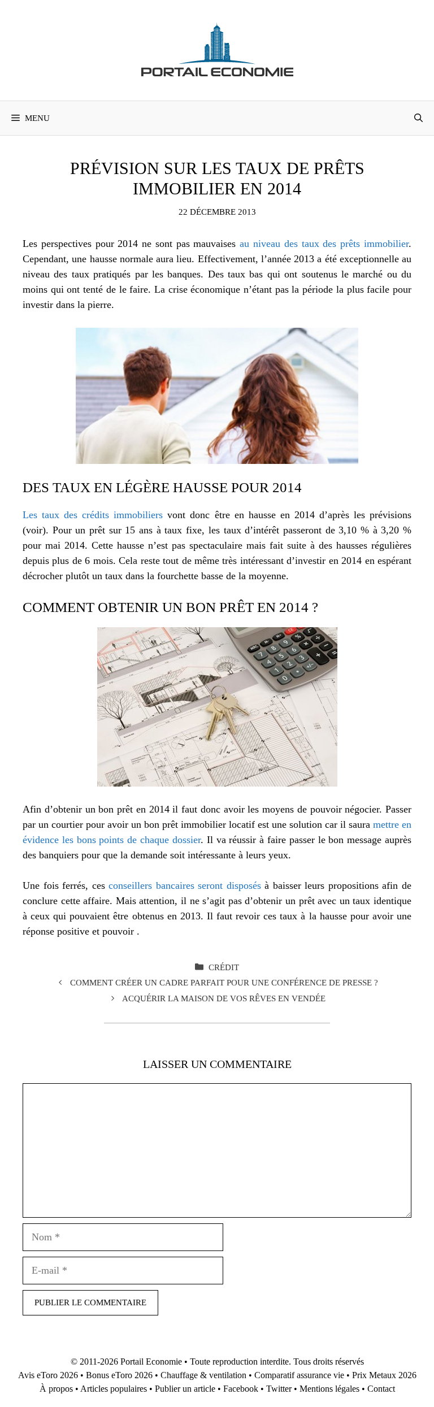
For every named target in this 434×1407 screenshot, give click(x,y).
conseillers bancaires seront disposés (184, 885)
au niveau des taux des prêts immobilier (324, 243)
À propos (56, 1388)
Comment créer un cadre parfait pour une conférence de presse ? (224, 982)
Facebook (240, 1388)
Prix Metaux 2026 (384, 1375)
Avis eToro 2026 (48, 1375)
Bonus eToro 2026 (119, 1375)
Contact (381, 1388)
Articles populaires (113, 1388)
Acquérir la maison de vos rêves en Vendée (224, 998)
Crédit (224, 967)
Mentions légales (329, 1388)
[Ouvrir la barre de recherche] (418, 118)
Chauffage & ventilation (203, 1375)
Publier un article (185, 1388)
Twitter (279, 1388)
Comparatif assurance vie (299, 1375)
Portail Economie (151, 1361)
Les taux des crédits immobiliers (93, 514)
